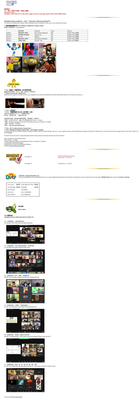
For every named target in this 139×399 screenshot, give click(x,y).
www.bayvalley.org (11, 2)
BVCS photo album (16, 397)
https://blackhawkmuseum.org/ (17, 125)
